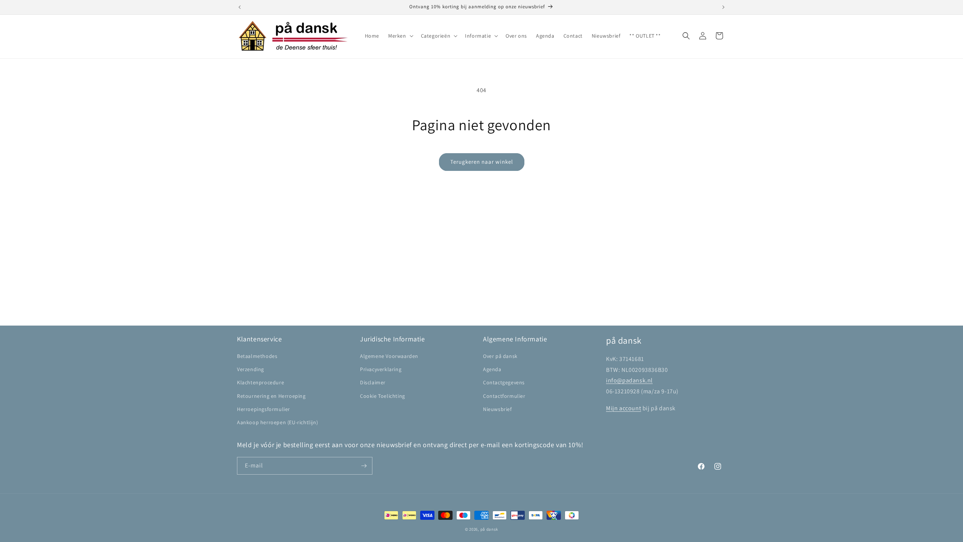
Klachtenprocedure (260, 382)
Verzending (250, 369)
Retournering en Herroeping (271, 396)
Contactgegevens (504, 382)
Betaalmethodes (257, 356)
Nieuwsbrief (497, 409)
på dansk (489, 529)
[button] (400, 36)
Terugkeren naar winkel (481, 161)
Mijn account (623, 408)
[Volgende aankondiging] (723, 7)
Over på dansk (500, 356)
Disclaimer (373, 382)
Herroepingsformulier (263, 409)
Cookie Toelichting (382, 396)
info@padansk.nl (629, 380)
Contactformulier (504, 396)
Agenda (492, 369)
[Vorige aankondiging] (239, 7)
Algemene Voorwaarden (389, 356)
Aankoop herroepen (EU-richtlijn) (277, 422)
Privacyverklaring (380, 369)
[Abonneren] (363, 466)
